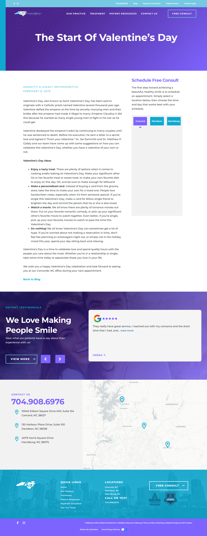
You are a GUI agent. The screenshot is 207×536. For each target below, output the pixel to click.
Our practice (67, 491)
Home (64, 487)
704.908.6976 (122, 3)
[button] (144, 426)
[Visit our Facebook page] (15, 4)
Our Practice (76, 13)
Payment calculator (152, 3)
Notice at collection (89, 529)
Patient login (190, 3)
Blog (135, 3)
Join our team (68, 507)
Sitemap (138, 523)
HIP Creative (187, 523)
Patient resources (70, 499)
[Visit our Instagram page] (18, 4)
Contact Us (149, 13)
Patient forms (172, 3)
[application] (145, 425)
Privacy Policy (149, 523)
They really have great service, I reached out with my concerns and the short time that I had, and (141, 328)
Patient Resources (123, 13)
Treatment (97, 13)
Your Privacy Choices (111, 529)
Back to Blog (31, 279)
